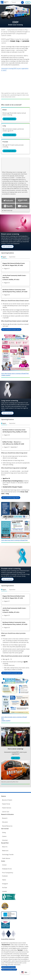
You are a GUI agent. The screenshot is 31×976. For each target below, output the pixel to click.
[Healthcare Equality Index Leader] (5, 909)
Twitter (4, 880)
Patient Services (6, 808)
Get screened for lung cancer (10, 497)
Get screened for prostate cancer (11, 673)
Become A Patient (7, 800)
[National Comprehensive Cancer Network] (9, 919)
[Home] (5, 3)
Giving (4, 832)
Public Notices (6, 858)
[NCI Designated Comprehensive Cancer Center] (5, 928)
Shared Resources (7, 826)
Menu (27, 2)
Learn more (15, 758)
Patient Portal (6, 804)
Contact (4, 865)
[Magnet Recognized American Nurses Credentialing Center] (8, 900)
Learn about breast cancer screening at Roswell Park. (15, 373)
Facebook (5, 876)
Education (5, 822)
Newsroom (5, 850)
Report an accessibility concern (9, 969)
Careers (4, 836)
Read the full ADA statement (8, 967)
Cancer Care (5, 811)
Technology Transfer (8, 854)
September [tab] (12, 257)
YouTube (4, 887)
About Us (4, 847)
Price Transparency (7, 872)
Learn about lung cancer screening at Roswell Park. (14, 540)
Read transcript (8, 210)
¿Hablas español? (5, 375)
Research (4, 818)
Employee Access (7, 869)
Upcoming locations (9, 119)
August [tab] (4, 257)
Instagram (5, 884)
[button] (22, 2)
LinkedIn (4, 891)
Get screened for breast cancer (11, 329)
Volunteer (5, 840)
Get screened (7, 246)
